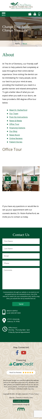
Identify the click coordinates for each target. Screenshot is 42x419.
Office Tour (14, 124)
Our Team (13, 113)
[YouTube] (23, 352)
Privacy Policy (33, 394)
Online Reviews (16, 138)
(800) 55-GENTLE (12, 311)
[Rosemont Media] (21, 410)
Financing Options (17, 128)
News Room (14, 135)
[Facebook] (17, 352)
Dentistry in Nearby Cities (24, 398)
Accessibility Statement (21, 401)
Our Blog (13, 131)
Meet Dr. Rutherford (18, 110)
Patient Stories (15, 142)
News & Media (15, 120)
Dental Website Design (20, 405)
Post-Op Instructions (18, 117)
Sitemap (12, 398)
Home (17, 43)
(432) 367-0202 (16, 313)
